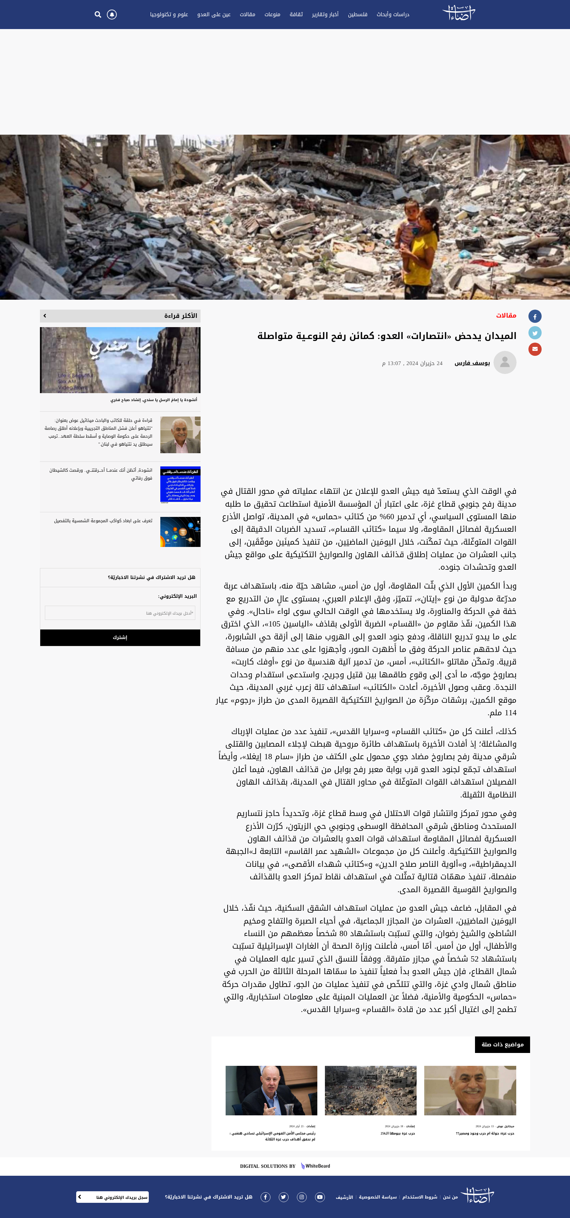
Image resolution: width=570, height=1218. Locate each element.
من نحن (450, 1197)
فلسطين (357, 14)
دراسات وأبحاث (393, 14)
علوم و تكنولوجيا (169, 14)
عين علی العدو (214, 14)
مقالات (247, 14)
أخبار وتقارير (325, 14)
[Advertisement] (285, 82)
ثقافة (296, 14)
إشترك (120, 637)
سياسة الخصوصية (378, 1197)
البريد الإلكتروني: (177, 596)
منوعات (272, 14)
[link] (265, 1197)
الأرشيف (344, 1197)
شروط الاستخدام (419, 1197)
